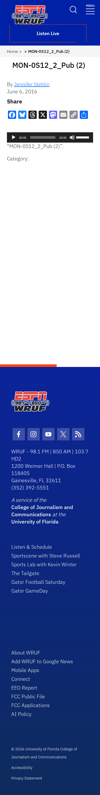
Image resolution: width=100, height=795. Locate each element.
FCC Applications (30, 705)
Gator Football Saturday (38, 581)
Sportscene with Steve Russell (45, 555)
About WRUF (25, 652)
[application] (50, 137)
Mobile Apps (25, 670)
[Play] (13, 137)
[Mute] (72, 137)
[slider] (83, 137)
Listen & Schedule (31, 546)
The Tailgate (25, 573)
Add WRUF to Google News (42, 661)
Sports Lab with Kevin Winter (44, 564)
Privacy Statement (26, 778)
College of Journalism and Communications (42, 511)
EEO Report (24, 687)
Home (12, 51)
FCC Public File (28, 696)
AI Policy (21, 713)
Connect (20, 678)
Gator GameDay (29, 590)
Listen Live (48, 33)
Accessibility (21, 767)
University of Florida (34, 521)
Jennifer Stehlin (31, 84)
